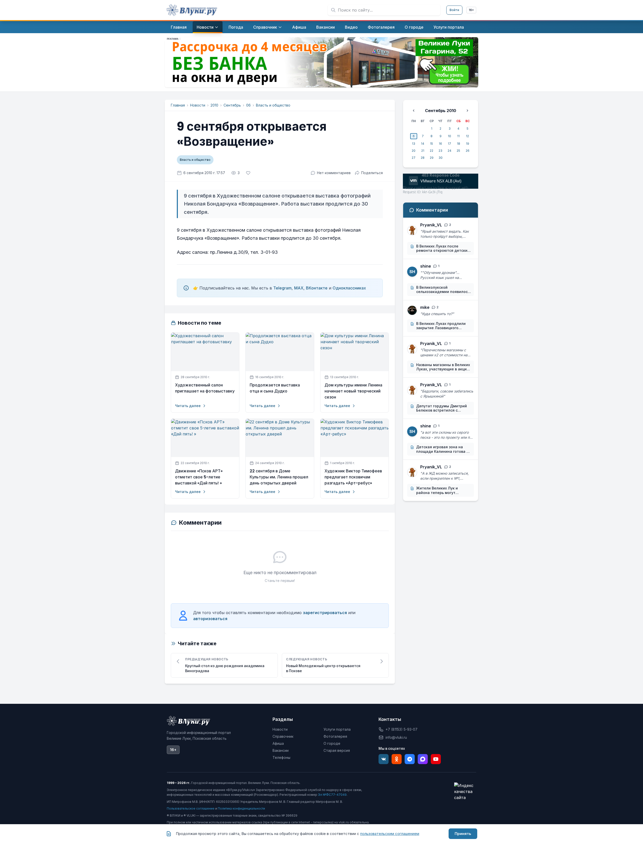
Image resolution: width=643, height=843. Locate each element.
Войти (454, 10)
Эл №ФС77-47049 (332, 795)
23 (440, 151)
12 (467, 136)
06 (248, 105)
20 (413, 151)
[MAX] (423, 759)
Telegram (282, 287)
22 (431, 151)
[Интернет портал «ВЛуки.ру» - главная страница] (192, 10)
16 (440, 143)
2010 (214, 105)
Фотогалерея (335, 736)
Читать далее (188, 406)
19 (467, 143)
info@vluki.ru (396, 737)
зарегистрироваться (325, 612)
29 (432, 158)
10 (449, 136)
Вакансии (281, 750)
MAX (298, 287)
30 (441, 158)
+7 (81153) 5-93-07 (401, 729)
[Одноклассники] (397, 759)
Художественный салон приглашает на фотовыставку (205, 388)
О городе (332, 743)
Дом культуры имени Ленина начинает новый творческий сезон (353, 391)
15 (431, 143)
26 (467, 151)
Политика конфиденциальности (241, 808)
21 (422, 151)
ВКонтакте (317, 287)
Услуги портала (337, 729)
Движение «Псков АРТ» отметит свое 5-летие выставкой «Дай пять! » (199, 477)
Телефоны (281, 757)
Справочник (283, 736)
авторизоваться (210, 618)
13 (413, 143)
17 (449, 143)
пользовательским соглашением (389, 833)
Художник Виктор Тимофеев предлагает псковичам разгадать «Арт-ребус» (353, 477)
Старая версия (337, 750)
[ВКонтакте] (384, 759)
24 (449, 151)
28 (422, 158)
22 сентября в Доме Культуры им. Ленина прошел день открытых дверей (279, 477)
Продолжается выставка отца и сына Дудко (275, 388)
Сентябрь (232, 105)
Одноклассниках (349, 287)
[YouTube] (436, 759)
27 (413, 158)
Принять (463, 833)
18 (458, 143)
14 (422, 143)
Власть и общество (273, 105)
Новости (197, 105)
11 (458, 136)
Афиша (278, 743)
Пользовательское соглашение (191, 808)
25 (458, 151)
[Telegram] (410, 759)
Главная (178, 105)
